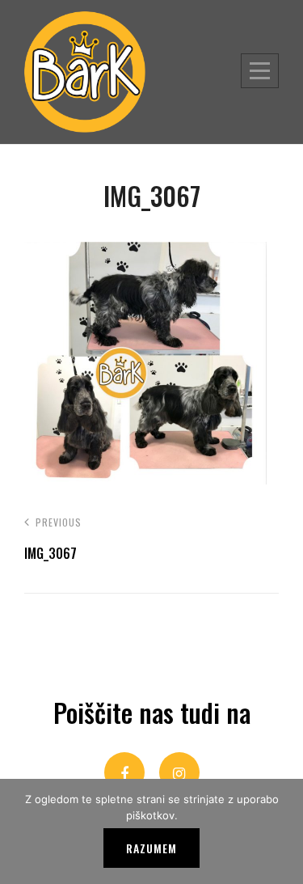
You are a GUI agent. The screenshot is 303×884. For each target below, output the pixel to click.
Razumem (151, 848)
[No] (283, 831)
